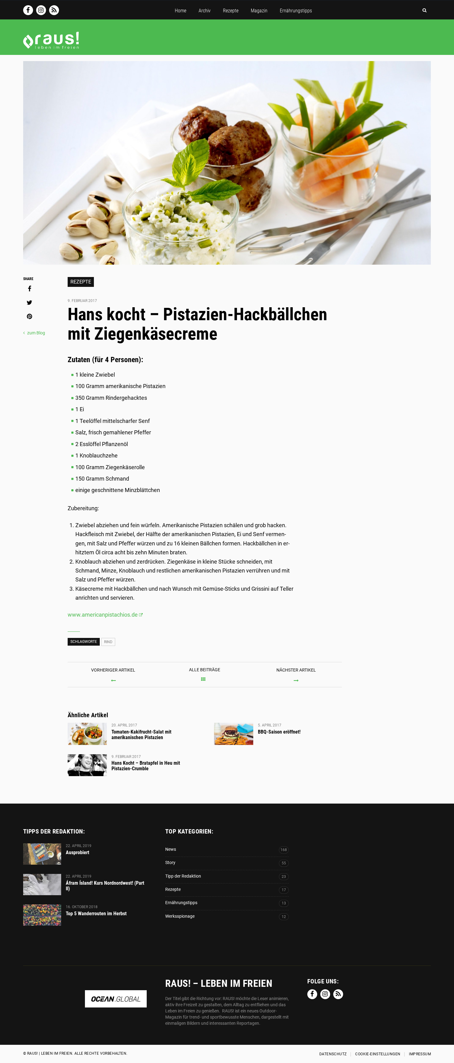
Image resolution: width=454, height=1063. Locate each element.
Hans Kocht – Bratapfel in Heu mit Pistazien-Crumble (145, 765)
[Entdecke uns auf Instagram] (41, 10)
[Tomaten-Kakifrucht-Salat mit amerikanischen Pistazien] (87, 734)
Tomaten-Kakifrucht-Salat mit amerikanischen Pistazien (141, 734)
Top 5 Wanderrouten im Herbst (96, 913)
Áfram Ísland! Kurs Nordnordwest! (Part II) (105, 885)
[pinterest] (29, 316)
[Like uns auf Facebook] (28, 10)
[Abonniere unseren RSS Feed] (54, 10)
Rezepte (80, 282)
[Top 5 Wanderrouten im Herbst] (42, 915)
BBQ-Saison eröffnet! (279, 732)
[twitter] (29, 302)
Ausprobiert (77, 852)
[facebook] (29, 289)
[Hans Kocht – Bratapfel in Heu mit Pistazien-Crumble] (87, 765)
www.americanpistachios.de (103, 614)
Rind (108, 642)
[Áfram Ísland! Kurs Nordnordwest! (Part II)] (42, 884)
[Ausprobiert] (42, 854)
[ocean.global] (116, 1004)
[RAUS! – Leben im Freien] (51, 45)
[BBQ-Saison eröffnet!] (233, 734)
